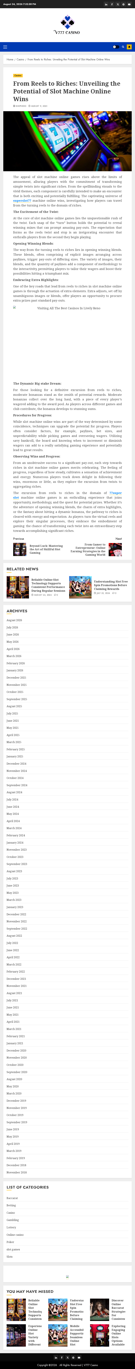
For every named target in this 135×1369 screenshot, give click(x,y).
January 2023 (15, 907)
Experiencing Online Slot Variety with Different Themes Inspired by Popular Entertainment (38, 1344)
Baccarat (12, 1198)
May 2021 (13, 1014)
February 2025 (16, 749)
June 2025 (13, 721)
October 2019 (15, 1115)
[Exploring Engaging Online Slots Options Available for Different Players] (99, 1335)
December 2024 (16, 763)
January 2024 (15, 842)
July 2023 (12, 878)
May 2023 (13, 893)
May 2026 (13, 642)
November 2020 (17, 1057)
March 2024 (14, 828)
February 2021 (16, 1036)
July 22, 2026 (103, 593)
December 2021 (16, 979)
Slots (10, 1256)
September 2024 (17, 785)
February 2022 (16, 971)
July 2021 (12, 1000)
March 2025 (14, 742)
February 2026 (16, 663)
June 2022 (13, 950)
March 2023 (14, 900)
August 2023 (14, 871)
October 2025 (15, 692)
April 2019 (13, 1144)
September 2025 (17, 699)
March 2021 (14, 1029)
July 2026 (12, 627)
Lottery (11, 1227)
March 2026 (14, 656)
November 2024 (17, 771)
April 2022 (13, 957)
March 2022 (14, 964)
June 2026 (13, 634)
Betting (11, 1205)
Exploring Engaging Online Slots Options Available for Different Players (119, 1340)
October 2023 (15, 857)
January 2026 (15, 670)
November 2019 (17, 1108)
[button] (5, 46)
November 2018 (17, 1172)
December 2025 (16, 677)
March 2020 (14, 1093)
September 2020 (17, 1072)
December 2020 (16, 1050)
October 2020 (15, 1065)
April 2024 (13, 821)
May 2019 (13, 1136)
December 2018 (16, 1165)
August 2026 (14, 620)
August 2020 (14, 1079)
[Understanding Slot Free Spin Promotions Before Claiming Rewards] (80, 587)
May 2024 (13, 814)
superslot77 (22, 201)
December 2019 (16, 1101)
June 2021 (13, 1007)
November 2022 (17, 921)
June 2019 (13, 1129)
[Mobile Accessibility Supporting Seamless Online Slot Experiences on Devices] (58, 1335)
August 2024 (14, 792)
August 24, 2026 (43, 595)
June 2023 (13, 885)
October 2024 (15, 778)
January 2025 (15, 756)
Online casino (15, 1235)
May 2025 (13, 728)
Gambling (13, 1220)
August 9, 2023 (39, 106)
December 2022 (16, 914)
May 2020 (13, 1086)
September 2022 (17, 928)
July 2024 (12, 799)
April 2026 (13, 649)
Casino (17, 75)
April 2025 (13, 735)
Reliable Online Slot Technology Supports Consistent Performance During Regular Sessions (48, 585)
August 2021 (14, 993)
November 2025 (17, 685)
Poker (10, 1242)
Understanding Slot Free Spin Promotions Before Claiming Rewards (111, 585)
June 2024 (13, 807)
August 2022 (14, 936)
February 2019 (16, 1158)
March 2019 (14, 1151)
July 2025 (12, 713)
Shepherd (21, 106)
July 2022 (12, 943)
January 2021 (15, 1043)
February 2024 (16, 835)
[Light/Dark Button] (116, 47)
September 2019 (17, 1122)
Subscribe (129, 46)
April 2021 (13, 1022)
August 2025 (14, 706)
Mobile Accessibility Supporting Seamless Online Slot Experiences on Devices (78, 1340)
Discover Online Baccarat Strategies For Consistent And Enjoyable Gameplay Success (119, 1317)
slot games (13, 1249)
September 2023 (17, 864)
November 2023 (17, 849)
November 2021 (17, 986)
